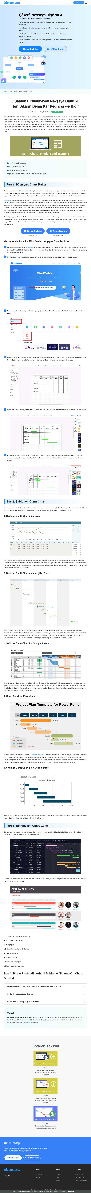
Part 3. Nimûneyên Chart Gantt (17, 170)
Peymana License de (81, 1180)
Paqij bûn (38, 1177)
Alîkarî (58, 1174)
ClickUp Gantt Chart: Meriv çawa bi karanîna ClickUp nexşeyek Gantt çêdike (45, 1100)
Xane (6, 91)
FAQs (57, 1177)
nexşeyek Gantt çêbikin (38, 755)
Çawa (45, 1068)
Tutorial (58, 1180)
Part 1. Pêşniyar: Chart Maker (16, 163)
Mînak (15, 91)
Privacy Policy (79, 1174)
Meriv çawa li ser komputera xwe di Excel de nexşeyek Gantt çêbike (45, 1127)
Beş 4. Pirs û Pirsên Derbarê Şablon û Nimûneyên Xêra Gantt (26, 174)
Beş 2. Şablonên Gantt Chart (16, 167)
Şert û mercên (80, 1177)
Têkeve (79, 3)
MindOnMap (7, 200)
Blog (11, 91)
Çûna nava (39, 1174)
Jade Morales (32, 112)
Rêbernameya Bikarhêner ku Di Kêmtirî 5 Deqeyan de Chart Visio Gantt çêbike (45, 1072)
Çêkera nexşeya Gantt (26, 191)
